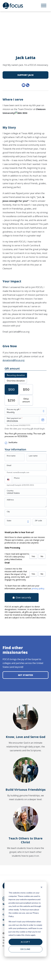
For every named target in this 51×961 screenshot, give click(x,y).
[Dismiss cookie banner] (41, 887)
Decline (25, 949)
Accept (25, 942)
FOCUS (16, 5)
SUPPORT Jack (25, 75)
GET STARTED (25, 675)
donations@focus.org (13, 360)
